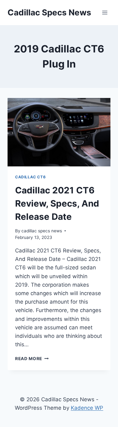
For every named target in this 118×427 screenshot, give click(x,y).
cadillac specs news (41, 230)
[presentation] (59, 132)
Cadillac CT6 (30, 177)
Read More (32, 358)
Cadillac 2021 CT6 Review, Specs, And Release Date (57, 203)
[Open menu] (104, 12)
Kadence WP (87, 408)
